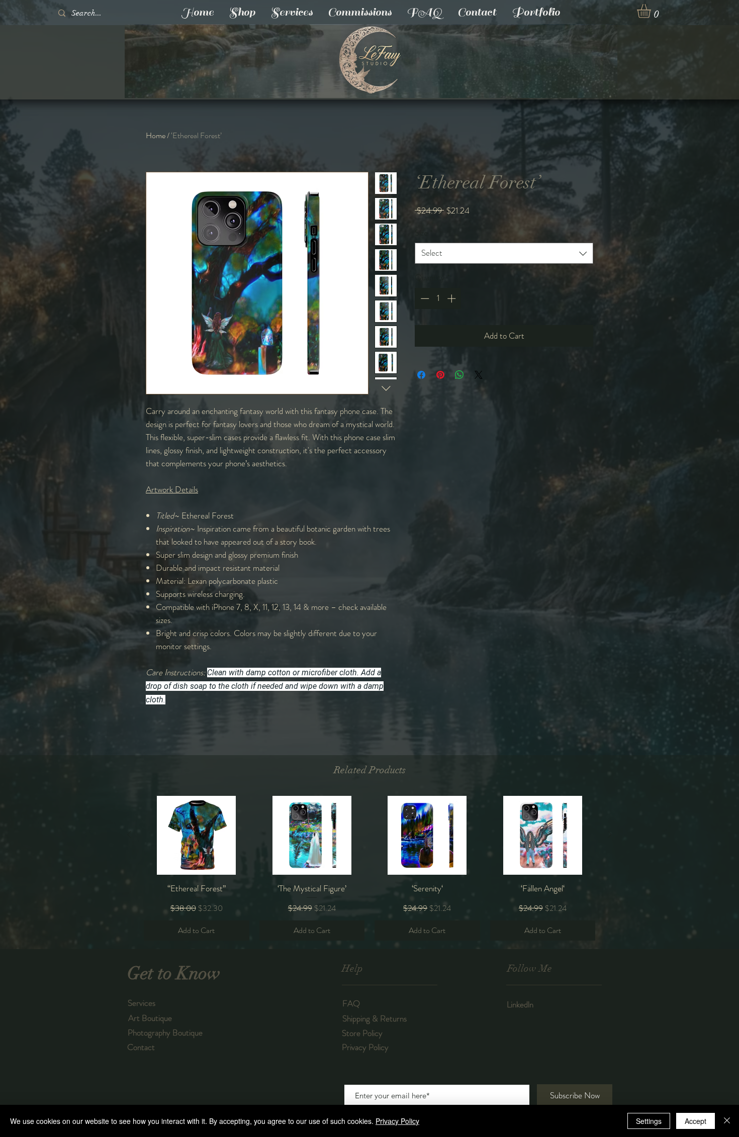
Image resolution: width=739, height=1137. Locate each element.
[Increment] (452, 298)
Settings (649, 1121)
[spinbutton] (438, 298)
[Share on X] (479, 375)
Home (155, 135)
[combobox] (504, 253)
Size (424, 233)
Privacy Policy (397, 1121)
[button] (652, 11)
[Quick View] (196, 835)
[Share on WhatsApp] (459, 375)
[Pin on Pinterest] (440, 375)
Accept (695, 1121)
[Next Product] (610, 835)
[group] (369, 868)
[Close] (727, 1121)
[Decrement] (423, 298)
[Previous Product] (129, 835)
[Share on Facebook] (421, 375)
